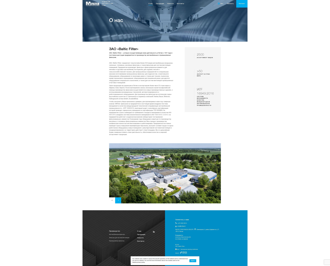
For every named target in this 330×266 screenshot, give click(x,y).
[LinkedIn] (154, 231)
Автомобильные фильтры (117, 234)
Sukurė (177, 253)
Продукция (160, 3)
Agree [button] (193, 260)
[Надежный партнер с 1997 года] (101, 3)
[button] (112, 200)
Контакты (180, 3)
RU (221, 3)
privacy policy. (141, 262)
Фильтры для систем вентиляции (119, 237)
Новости (170, 3)
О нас (150, 3)
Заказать (230, 3)
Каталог (242, 3)
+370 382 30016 (182, 223)
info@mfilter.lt (181, 226)
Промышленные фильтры (116, 241)
